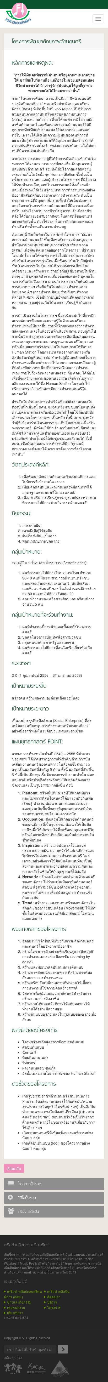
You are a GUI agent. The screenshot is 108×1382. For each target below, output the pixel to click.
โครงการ (54, 1307)
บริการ (52, 1302)
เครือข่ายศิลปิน (58, 1291)
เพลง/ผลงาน (16, 1307)
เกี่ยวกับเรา (15, 1312)
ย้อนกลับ (14, 1168)
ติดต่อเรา (53, 1296)
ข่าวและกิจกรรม (19, 1302)
